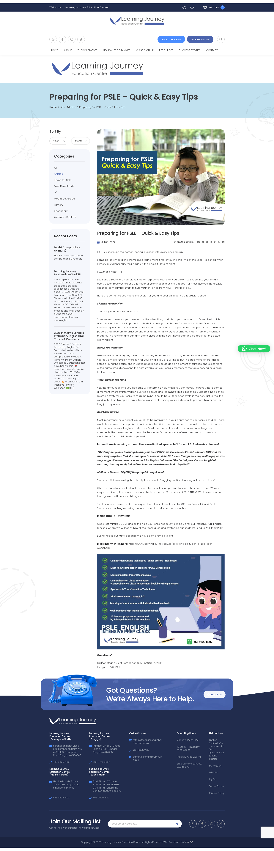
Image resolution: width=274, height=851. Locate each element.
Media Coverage (64, 198)
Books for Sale (63, 180)
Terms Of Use (216, 786)
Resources (166, 50)
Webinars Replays (65, 217)
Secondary (60, 211)
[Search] (221, 39)
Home (54, 50)
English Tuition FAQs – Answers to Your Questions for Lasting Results (216, 749)
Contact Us (214, 694)
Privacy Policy (216, 793)
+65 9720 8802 (101, 762)
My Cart (213, 779)
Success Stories (190, 50)
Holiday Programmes (116, 50)
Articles (58, 174)
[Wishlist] (192, 7)
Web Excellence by (176, 842)
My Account (215, 765)
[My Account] (184, 7)
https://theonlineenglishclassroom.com (147, 741)
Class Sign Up (145, 50)
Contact (212, 50)
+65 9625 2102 (61, 762)
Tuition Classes (87, 50)
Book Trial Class (171, 39)
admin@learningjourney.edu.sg (147, 758)
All (55, 167)
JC (55, 192)
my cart (216, 7)
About (68, 50)
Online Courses (200, 39)
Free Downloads (64, 186)
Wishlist (213, 772)
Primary (58, 205)
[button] (254, 348)
